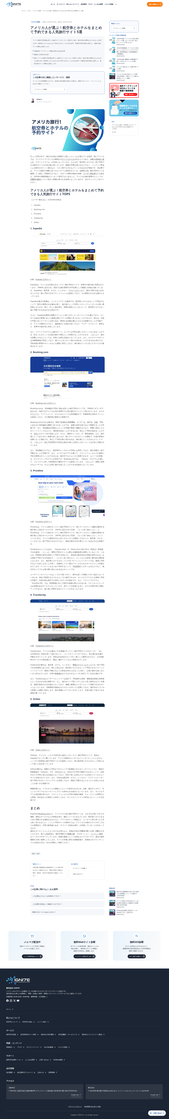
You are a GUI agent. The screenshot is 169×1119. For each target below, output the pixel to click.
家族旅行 (58, 673)
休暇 (92, 159)
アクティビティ (75, 290)
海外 (56, 324)
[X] (14, 1000)
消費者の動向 (35, 179)
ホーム (23, 10)
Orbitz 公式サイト (43, 750)
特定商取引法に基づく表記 (92, 1106)
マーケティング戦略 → (80, 868)
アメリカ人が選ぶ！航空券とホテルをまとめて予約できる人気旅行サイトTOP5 (123, 127)
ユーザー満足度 (89, 173)
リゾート (35, 414)
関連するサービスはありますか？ (44, 912)
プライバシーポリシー (75, 1106)
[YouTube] (18, 1000)
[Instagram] (11, 1000)
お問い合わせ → (78, 874)
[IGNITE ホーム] (13, 4)
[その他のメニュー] (116, 4)
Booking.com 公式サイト (46, 403)
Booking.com (44, 814)
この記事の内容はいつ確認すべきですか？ (47, 904)
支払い (36, 433)
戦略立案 (71, 834)
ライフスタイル (68, 159)
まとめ (114, 132)
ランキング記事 (37, 10)
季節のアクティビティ (81, 665)
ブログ (29, 10)
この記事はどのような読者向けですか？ (46, 896)
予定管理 (76, 566)
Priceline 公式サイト (44, 521)
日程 (96, 422)
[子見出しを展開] (135, 124)
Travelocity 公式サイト (45, 646)
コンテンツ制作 (97, 834)
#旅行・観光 (36, 853)
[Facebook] (7, 1000)
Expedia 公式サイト (43, 279)
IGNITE (49, 834)
